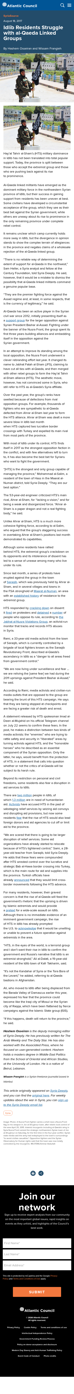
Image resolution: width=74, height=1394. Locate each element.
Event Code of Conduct (29, 1355)
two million (24, 795)
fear (19, 818)
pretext (10, 910)
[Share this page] (41, 1173)
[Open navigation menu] (69, 5)
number (57, 612)
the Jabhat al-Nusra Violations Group (33, 619)
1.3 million (18, 800)
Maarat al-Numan (45, 591)
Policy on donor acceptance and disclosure (37, 1344)
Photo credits (50, 1355)
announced (21, 880)
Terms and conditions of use (54, 1327)
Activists (14, 804)
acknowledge (27, 928)
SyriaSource (11, 16)
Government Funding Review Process (37, 1338)
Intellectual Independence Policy (37, 1333)
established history (26, 595)
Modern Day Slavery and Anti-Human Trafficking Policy (37, 1350)
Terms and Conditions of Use (26, 1279)
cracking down (39, 608)
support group (15, 320)
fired (9, 612)
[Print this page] (33, 1173)
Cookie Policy (30, 1327)
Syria (7, 1113)
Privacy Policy (13, 1327)
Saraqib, (12, 582)
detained (43, 612)
